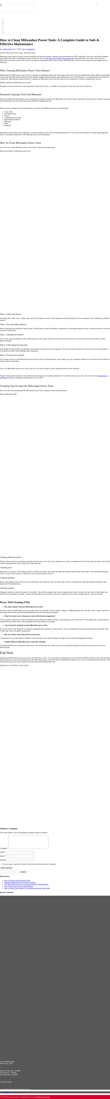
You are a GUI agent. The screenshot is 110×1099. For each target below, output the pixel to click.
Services (7, 23)
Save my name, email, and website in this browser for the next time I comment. (29, 864)
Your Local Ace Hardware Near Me (17, 19)
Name (2, 852)
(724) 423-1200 (102, 9)
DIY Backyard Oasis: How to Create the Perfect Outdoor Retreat (26, 884)
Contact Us (8, 33)
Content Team (7, 49)
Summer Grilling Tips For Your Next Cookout (20, 882)
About (6, 21)
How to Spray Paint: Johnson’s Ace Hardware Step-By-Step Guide (27, 888)
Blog (6, 30)
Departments (9, 26)
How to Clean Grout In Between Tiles (17, 880)
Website (2, 860)
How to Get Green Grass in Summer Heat (18, 886)
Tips (23, 49)
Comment (4, 848)
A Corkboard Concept (42, 1097)
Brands (7, 28)
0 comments (30, 49)
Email (2, 856)
